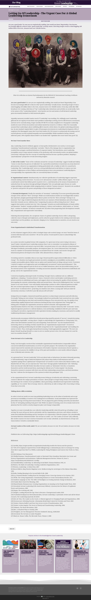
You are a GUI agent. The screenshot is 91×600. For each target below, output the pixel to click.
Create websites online (50, 596)
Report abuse (44, 598)
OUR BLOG (65, 6)
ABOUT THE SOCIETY (31, 6)
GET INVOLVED (78, 6)
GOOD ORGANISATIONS (49, 6)
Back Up (12, 528)
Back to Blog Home (45, 21)
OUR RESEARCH (71, 6)
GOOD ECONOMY (40, 6)
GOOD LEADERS (58, 6)
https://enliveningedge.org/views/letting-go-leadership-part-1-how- (54, 434)
